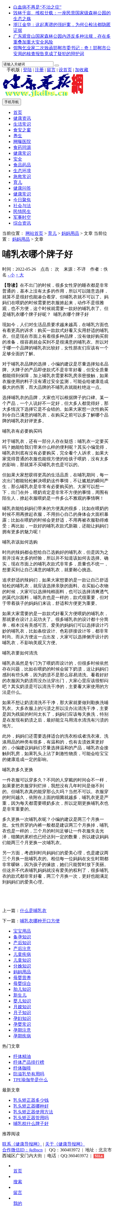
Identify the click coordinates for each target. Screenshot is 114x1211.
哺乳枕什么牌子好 (31, 1123)
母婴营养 (22, 977)
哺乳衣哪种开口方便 (40, 920)
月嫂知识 (22, 1006)
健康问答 (22, 188)
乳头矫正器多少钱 (31, 1100)
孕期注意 (22, 1030)
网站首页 (34, 233)
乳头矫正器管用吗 (31, 1117)
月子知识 (22, 1012)
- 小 (11, 275)
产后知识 (22, 942)
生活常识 (22, 124)
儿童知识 (22, 960)
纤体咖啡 (22, 1068)
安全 (17, 159)
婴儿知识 (22, 1001)
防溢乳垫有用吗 (28, 1074)
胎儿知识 (22, 989)
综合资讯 (22, 223)
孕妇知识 (22, 1018)
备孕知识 (22, 937)
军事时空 (22, 217)
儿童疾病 (22, 954)
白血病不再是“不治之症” (37, 7)
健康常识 (22, 153)
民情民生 (22, 211)
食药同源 (22, 147)
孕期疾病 (22, 1036)
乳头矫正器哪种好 (31, 1106)
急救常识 (22, 176)
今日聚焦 (22, 199)
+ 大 (20, 275)
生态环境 (22, 170)
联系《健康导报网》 (22, 1144)
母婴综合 (22, 983)
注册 (39, 69)
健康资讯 (22, 118)
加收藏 (81, 69)
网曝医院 (22, 141)
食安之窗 (22, 130)
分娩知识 (22, 966)
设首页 (65, 69)
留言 (51, 69)
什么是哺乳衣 (33, 910)
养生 (17, 135)
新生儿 (20, 995)
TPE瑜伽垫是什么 (30, 1079)
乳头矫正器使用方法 (33, 1112)
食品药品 (22, 165)
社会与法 (22, 205)
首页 (17, 112)
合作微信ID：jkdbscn (22, 1149)
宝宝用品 (22, 931)
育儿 (17, 182)
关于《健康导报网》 (65, 1144)
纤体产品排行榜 (28, 1062)
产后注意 (22, 948)
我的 (17, 1203)
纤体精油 (22, 1056)
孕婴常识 (22, 1024)
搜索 (17, 1181)
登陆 (27, 69)
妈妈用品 (70, 233)
